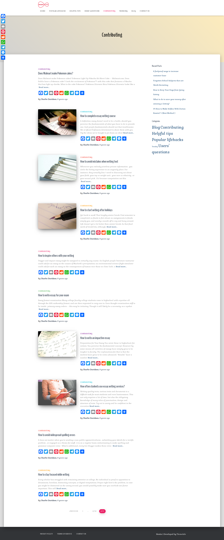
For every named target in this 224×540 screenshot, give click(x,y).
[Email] (3, 26)
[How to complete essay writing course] (57, 122)
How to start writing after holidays (96, 210)
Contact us (144, 11)
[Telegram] (3, 47)
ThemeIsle (181, 534)
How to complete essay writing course (98, 116)
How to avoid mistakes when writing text (99, 161)
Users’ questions (91, 11)
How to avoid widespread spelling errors (56, 435)
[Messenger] (3, 52)
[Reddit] (3, 36)
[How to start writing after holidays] (57, 216)
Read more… (44, 87)
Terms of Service (64, 534)
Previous (74, 511)
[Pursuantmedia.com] (43, 4)
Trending (123, 11)
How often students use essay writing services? (102, 386)
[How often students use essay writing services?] (57, 392)
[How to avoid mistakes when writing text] (57, 167)
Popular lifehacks (57, 11)
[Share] (3, 57)
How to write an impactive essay (95, 338)
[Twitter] (3, 21)
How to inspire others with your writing (56, 255)
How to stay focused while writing (53, 474)
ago (62, 99)
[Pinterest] (3, 31)
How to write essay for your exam (53, 295)
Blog (133, 11)
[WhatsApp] (3, 42)
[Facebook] (3, 16)
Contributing (109, 11)
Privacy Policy (46, 534)
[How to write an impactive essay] (57, 344)
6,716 (94, 511)
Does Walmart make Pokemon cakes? (55, 73)
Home (42, 11)
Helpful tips (74, 11)
